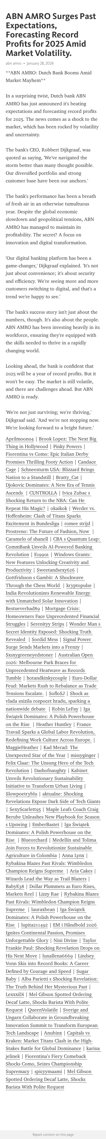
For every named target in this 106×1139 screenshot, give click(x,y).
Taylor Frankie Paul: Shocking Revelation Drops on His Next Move (53, 948)
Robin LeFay (65, 709)
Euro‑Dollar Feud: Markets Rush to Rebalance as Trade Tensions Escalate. (52, 685)
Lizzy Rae (49, 894)
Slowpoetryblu (21, 794)
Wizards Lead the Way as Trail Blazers (46, 879)
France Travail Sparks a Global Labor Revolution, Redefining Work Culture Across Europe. (51, 732)
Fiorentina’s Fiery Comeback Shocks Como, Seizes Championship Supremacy (46, 1064)
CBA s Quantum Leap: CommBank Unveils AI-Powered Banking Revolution (53, 546)
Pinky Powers (67, 446)
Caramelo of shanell (27, 539)
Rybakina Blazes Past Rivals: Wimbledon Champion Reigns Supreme (53, 901)
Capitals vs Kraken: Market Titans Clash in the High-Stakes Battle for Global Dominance (49, 1040)
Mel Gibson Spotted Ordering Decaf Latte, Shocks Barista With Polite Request (49, 1002)
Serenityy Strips (47, 624)
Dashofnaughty (50, 770)
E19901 (41, 554)
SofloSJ (57, 693)
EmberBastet (45, 824)
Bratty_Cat (67, 477)
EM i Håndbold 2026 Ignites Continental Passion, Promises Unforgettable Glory (52, 932)
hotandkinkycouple (47, 678)
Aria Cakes (81, 871)
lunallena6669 (57, 956)
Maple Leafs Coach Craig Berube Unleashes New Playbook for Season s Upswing (53, 817)
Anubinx (53, 1033)
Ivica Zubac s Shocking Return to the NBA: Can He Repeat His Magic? (48, 500)
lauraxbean (43, 909)
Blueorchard (34, 840)
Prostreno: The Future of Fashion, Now (48, 531)
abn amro (13, 63)
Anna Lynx (73, 855)
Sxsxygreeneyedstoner (29, 655)
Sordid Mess (45, 639)
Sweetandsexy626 (56, 570)
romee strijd (77, 523)
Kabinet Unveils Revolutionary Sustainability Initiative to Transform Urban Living (47, 778)
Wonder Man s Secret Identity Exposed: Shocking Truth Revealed (54, 631)
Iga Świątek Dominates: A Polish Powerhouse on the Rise (51, 716)
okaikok (59, 508)
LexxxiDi (15, 994)
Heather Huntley (53, 724)
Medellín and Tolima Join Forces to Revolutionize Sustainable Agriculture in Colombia (52, 847)
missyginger (83, 755)
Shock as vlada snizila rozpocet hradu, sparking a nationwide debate (48, 701)
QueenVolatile (43, 1010)
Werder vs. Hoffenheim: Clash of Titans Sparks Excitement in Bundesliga (51, 516)
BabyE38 (15, 886)
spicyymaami (48, 1071)
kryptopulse (79, 585)
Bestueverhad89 (23, 608)
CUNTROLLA (43, 493)
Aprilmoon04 (20, 439)
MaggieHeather (22, 747)
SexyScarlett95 (25, 809)
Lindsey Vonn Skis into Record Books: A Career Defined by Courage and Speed (50, 963)
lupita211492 (34, 925)
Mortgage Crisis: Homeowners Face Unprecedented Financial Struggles (53, 616)
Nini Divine (65, 940)
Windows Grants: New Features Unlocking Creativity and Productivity (49, 562)
